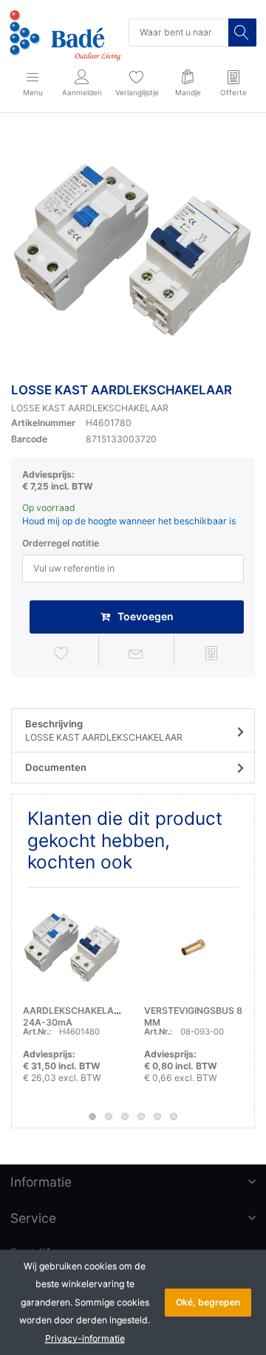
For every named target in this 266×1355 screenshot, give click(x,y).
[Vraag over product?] (136, 653)
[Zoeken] (242, 32)
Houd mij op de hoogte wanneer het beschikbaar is (129, 520)
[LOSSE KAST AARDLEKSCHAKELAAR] (133, 250)
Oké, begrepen (208, 1302)
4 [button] (141, 1116)
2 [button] (108, 1116)
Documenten (55, 767)
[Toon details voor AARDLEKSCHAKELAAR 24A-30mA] (72, 948)
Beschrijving (104, 731)
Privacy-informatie (85, 1338)
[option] (133, 250)
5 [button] (157, 1116)
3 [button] (125, 1116)
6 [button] (173, 1116)
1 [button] (92, 1116)
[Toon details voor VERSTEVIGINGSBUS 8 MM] (193, 948)
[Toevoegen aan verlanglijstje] (61, 653)
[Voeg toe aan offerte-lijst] (211, 653)
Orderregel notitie (60, 543)
